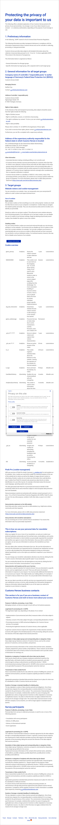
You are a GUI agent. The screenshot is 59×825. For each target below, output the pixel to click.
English (9, 391)
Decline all (26, 426)
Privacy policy (11, 401)
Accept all (14, 426)
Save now (22, 431)
